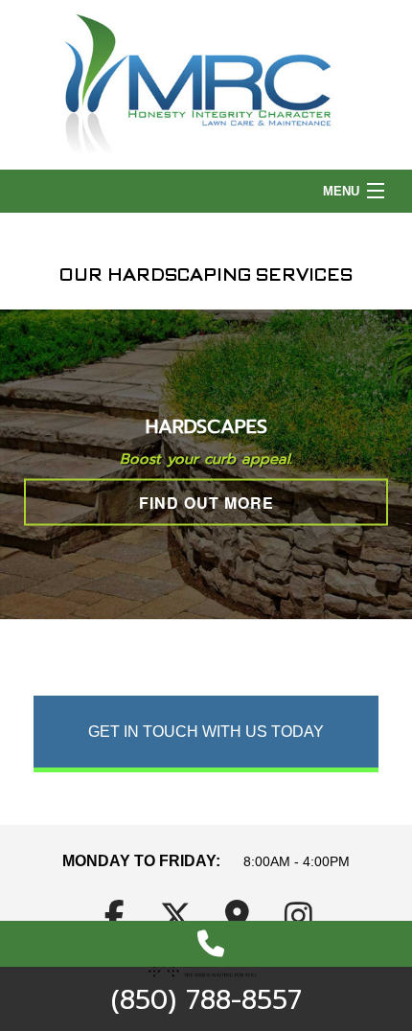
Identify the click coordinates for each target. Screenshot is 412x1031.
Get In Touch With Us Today (206, 731)
